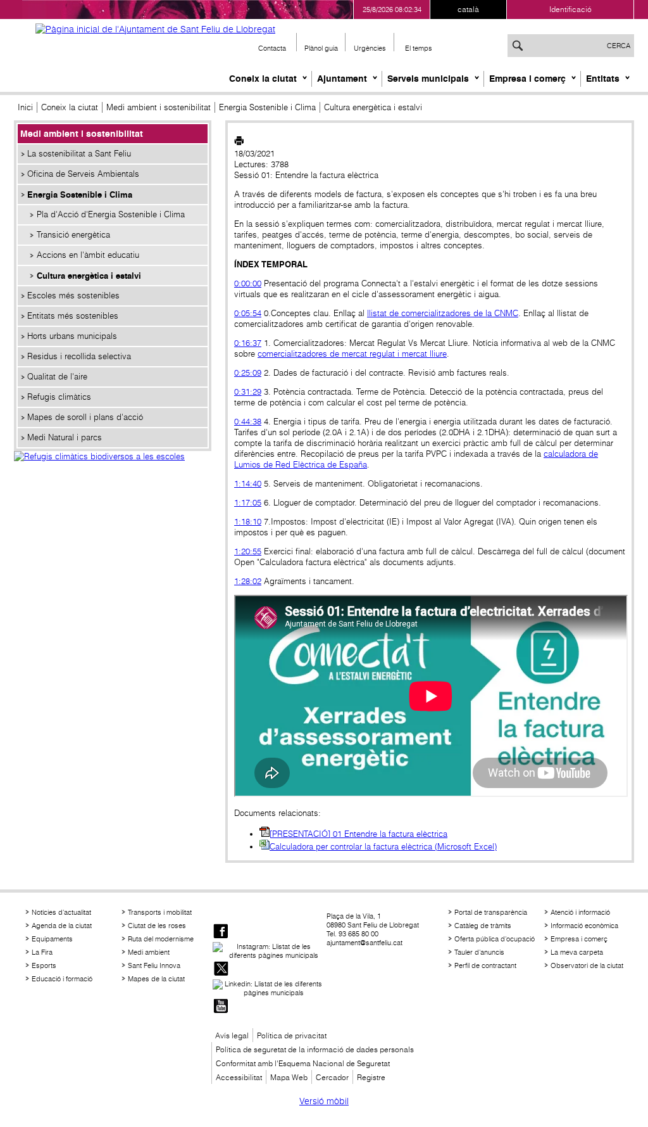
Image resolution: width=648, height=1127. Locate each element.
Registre (371, 1077)
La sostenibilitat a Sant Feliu (79, 153)
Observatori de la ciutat (587, 965)
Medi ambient (149, 952)
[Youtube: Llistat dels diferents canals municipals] (221, 1007)
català (468, 9)
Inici (25, 107)
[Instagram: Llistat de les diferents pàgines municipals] (268, 951)
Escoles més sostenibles (73, 295)
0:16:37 (247, 343)
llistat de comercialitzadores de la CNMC (442, 313)
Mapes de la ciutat (156, 978)
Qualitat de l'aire (57, 376)
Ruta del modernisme (161, 938)
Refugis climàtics (59, 397)
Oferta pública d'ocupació (494, 938)
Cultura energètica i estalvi (89, 276)
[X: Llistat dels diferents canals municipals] (221, 969)
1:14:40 (247, 483)
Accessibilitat (239, 1077)
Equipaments (52, 938)
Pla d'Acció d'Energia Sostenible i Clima (111, 214)
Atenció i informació (580, 912)
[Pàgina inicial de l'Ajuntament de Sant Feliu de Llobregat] (155, 29)
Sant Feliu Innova (154, 965)
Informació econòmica (584, 925)
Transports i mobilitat (160, 912)
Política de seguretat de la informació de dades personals (315, 1049)
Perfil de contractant (485, 965)
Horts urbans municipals (72, 336)
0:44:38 (247, 421)
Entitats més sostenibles (72, 315)
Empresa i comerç (527, 78)
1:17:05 (247, 502)
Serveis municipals (428, 78)
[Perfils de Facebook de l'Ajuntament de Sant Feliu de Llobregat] (221, 932)
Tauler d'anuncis (479, 952)
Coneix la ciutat (263, 78)
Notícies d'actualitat (61, 912)
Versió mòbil (324, 1101)
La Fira (42, 952)
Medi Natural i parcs (64, 437)
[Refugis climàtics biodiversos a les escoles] (112, 470)
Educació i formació (62, 978)
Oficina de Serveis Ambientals (83, 174)
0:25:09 (247, 372)
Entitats (603, 78)
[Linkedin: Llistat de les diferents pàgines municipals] (268, 988)
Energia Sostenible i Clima (267, 107)
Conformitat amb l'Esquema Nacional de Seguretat (303, 1063)
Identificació (570, 9)
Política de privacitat (292, 1035)
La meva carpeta (577, 952)
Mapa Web (289, 1077)
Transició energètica (73, 234)
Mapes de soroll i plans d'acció (85, 417)
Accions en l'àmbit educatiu (88, 255)
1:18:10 (247, 521)
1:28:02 (247, 581)
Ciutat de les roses (157, 925)
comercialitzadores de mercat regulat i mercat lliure (352, 353)
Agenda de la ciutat (62, 925)
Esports (44, 965)
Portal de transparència (490, 912)
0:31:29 (247, 391)
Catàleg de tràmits (482, 925)
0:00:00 (247, 283)
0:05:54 (247, 313)
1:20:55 (247, 551)
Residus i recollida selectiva (79, 356)
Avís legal (232, 1035)
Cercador (332, 1077)
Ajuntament (342, 78)
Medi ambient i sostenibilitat (158, 107)
